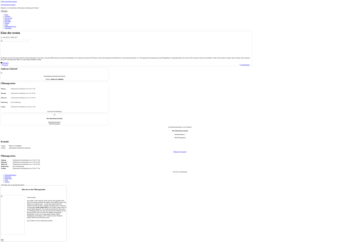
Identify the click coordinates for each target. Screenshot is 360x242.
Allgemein (5, 63)
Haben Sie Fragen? (180, 152)
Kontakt (6, 23)
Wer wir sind (8, 18)
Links (6, 25)
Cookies (6, 182)
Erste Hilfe (7, 21)
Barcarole (5, 65)
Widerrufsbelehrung (10, 175)
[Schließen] (2, 240)
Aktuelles (7, 16)
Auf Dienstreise (245, 65)
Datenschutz (8, 178)
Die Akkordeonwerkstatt (8, 5)
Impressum (7, 177)
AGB (6, 180)
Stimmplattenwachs (10, 26)
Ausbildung (7, 28)
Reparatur (7, 20)
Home (6, 14)
